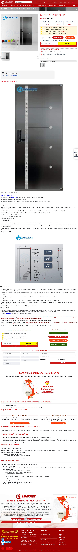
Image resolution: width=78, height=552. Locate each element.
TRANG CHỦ (4, 8)
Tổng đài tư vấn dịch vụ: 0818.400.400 (26, 522)
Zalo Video (64, 544)
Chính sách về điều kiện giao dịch (47, 544)
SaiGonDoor (14, 197)
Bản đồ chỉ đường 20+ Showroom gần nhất (58, 333)
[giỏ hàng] (74, 5)
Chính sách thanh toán (45, 534)
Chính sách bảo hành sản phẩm (47, 537)
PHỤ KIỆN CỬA (53, 5)
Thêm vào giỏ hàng (58, 37)
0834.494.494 (71, 37)
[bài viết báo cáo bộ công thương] (10, 542)
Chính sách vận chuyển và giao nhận (48, 542)
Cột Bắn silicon (61, 359)
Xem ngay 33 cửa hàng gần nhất (18, 519)
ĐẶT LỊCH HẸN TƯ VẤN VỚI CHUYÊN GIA (58, 340)
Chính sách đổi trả (44, 539)
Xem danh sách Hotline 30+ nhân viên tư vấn (57, 336)
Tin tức (60, 2)
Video (65, 2)
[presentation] (1, 57)
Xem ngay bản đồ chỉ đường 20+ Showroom (19, 423)
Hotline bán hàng (39, 2)
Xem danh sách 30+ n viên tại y (58, 423)
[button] (3, 540)
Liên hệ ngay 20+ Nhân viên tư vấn (34, 519)
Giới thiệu (55, 2)
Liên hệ (69, 2)
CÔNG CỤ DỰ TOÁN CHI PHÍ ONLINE (58, 344)
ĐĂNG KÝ (67, 43)
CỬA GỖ (12, 5)
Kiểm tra (63, 362)
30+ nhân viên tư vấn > (59, 56)
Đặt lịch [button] (76, 152)
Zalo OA (63, 542)
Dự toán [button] (76, 156)
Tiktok (62, 539)
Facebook (63, 534)
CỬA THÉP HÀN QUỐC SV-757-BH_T (11, 75)
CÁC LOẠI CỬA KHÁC (42, 5)
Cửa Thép (20, 5)
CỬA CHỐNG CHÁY (30, 5)
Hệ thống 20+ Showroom (50, 56)
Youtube (63, 537)
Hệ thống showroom (48, 2)
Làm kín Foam (43, 359)
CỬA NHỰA (4, 5)
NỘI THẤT (62, 5)
